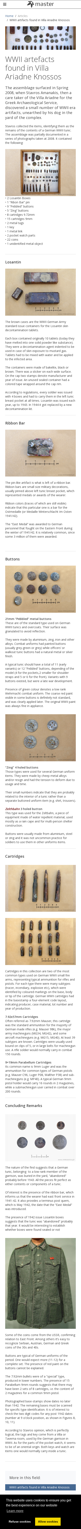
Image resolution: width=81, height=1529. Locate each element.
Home (9, 16)
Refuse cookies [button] (20, 1521)
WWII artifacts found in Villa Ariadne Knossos (39, 1487)
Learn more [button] (15, 1511)
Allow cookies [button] (48, 1521)
